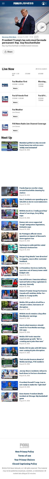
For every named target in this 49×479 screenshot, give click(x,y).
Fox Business (23, 3)
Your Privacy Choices (24, 460)
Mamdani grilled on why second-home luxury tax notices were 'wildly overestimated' (32, 145)
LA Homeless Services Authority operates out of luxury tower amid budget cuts (33, 270)
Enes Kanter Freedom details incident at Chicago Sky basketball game (33, 396)
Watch (15, 88)
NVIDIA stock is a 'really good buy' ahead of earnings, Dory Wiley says (33, 213)
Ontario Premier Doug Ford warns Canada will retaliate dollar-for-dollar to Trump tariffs (33, 293)
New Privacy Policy (24, 452)
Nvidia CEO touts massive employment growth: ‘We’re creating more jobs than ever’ (31, 339)
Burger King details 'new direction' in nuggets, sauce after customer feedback (33, 259)
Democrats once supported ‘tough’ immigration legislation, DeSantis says (32, 224)
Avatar (43, 3)
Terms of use (24, 456)
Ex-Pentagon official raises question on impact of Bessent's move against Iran (32, 236)
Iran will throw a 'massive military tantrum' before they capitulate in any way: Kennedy (32, 282)
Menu (3, 3)
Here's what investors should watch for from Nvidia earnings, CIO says (32, 327)
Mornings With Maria (9, 37)
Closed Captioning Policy (24, 464)
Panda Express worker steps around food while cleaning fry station (31, 190)
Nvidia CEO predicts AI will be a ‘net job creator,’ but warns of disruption (32, 304)
